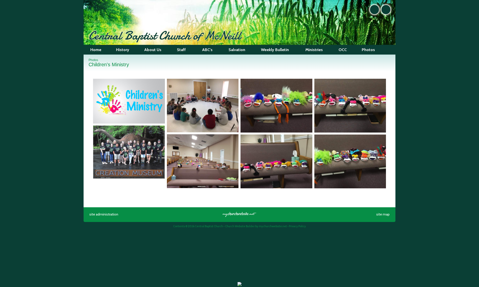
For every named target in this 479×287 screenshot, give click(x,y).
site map (383, 214)
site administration (103, 214)
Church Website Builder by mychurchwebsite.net (256, 226)
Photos (93, 60)
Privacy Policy (297, 226)
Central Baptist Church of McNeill (165, 35)
